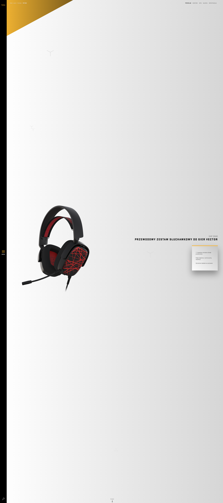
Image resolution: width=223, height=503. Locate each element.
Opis (200, 3)
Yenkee (11, 3)
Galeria (205, 3)
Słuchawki (19, 3)
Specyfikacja (213, 3)
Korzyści (195, 3)
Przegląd (188, 3)
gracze (15, 3)
